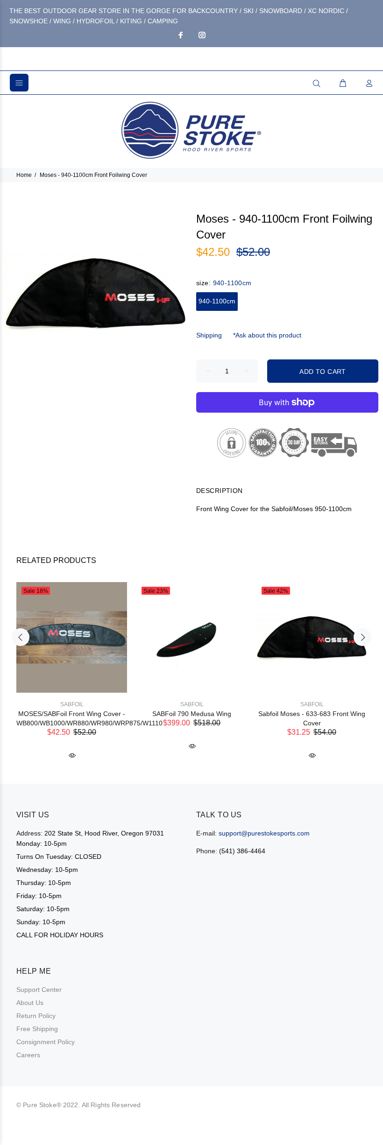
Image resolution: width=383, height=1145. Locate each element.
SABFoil (72, 704)
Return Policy (36, 1015)
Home (24, 175)
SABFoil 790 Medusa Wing (191, 713)
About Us (29, 1002)
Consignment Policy (45, 1042)
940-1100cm (217, 301)
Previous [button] (20, 637)
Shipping (209, 335)
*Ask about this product (267, 335)
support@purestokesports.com (264, 833)
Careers (28, 1055)
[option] (72, 661)
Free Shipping (37, 1029)
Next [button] (362, 637)
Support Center (39, 989)
